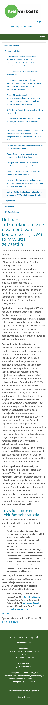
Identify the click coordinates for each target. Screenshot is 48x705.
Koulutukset (10, 206)
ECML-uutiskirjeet (12, 212)
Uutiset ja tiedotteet (12, 51)
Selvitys (5, 613)
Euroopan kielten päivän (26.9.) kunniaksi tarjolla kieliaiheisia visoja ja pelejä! (22, 164)
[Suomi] (22, 11)
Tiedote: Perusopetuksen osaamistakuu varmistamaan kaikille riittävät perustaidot (23, 155)
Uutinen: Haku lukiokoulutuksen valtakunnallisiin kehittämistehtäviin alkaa (25, 146)
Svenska (28, 27)
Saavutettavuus (24, 697)
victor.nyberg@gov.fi (31, 597)
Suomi (11, 27)
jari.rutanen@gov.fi (31, 603)
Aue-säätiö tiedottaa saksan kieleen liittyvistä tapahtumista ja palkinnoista (24, 172)
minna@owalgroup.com (17, 609)
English (19, 27)
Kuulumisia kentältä (11, 45)
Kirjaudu (40, 21)
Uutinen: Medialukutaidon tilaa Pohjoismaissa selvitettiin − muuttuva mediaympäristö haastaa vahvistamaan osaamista (25, 183)
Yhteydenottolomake (24, 642)
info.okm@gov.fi (10, 622)
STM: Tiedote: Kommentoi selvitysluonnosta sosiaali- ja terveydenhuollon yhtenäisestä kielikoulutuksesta (23, 122)
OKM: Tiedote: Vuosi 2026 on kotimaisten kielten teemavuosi (25, 111)
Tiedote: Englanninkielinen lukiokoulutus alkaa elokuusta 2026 (24, 73)
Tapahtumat (10, 201)
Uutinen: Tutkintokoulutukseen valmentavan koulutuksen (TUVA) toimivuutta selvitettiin (24, 193)
